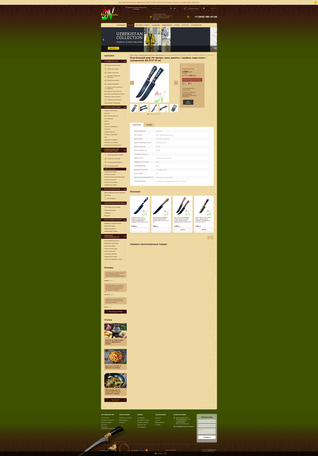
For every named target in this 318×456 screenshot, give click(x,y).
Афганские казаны (113, 80)
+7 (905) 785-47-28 (206, 16)
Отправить (206, 437)
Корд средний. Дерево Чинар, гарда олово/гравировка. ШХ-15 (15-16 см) (160, 220)
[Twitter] (185, 83)
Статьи (157, 420)
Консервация (108, 118)
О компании (105, 418)
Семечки (107, 129)
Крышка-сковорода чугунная (113, 76)
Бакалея (107, 113)
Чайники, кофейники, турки (113, 259)
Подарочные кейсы (110, 185)
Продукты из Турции (111, 142)
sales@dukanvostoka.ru (185, 426)
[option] (154, 82)
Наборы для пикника (114, 100)
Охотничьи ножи (112, 166)
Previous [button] (132, 83)
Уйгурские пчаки (109, 174)
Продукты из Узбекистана (112, 145)
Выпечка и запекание (111, 243)
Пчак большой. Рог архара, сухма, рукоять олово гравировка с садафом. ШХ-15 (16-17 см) (139, 220)
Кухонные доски (109, 251)
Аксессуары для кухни (111, 240)
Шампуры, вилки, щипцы (112, 96)
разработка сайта (211, 449)
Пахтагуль (107, 195)
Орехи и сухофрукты (111, 126)
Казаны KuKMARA (113, 84)
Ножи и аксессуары (110, 248)
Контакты (104, 425)
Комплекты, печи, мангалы (113, 91)
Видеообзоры (160, 422)
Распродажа (111, 198)
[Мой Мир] (188, 83)
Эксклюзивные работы (114, 162)
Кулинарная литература (112, 103)
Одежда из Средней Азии (112, 223)
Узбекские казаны (113, 69)
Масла (106, 121)
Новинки (122, 422)
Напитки (107, 124)
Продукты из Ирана (110, 140)
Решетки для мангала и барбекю (114, 87)
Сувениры (107, 213)
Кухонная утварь (109, 246)
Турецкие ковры (109, 226)
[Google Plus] (190, 83)
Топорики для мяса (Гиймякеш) (114, 177)
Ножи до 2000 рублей (115, 155)
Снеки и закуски (109, 132)
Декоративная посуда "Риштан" (114, 192)
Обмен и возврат (142, 422)
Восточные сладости (111, 116)
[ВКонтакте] (183, 83)
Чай (105, 137)
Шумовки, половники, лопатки (114, 94)
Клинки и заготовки (110, 182)
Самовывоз (121, 8)
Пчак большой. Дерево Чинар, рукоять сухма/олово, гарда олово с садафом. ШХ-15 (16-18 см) (182, 220)
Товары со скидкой (125, 418)
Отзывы (157, 425)
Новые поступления (113, 65)
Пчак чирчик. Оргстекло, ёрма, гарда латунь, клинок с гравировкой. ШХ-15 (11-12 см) (203, 220)
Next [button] (176, 83)
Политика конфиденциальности (108, 427)
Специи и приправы (110, 134)
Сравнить (196, 69)
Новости (158, 418)
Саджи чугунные (112, 72)
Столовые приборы (110, 254)
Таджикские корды (110, 171)
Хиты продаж (123, 420)
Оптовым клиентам (107, 420)
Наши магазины (106, 422)
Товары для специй (110, 256)
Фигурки (107, 215)
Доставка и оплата (143, 420)
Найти (171, 8)
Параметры (137, 125)
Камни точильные (110, 179)
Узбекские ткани (110, 231)
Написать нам (141, 425)
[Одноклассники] (187, 83)
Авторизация (193, 8)
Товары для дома (110, 210)
